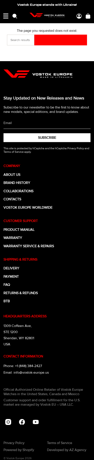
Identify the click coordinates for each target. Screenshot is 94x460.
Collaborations (18, 191)
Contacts (12, 199)
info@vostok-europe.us (31, 372)
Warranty (12, 238)
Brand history (16, 183)
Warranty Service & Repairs (28, 246)
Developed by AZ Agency (66, 450)
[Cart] (88, 16)
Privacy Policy (75, 148)
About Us (11, 174)
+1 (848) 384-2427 (28, 366)
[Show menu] (5, 16)
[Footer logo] (37, 73)
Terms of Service (13, 152)
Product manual (19, 229)
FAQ (6, 284)
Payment (11, 276)
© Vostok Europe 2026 (17, 458)
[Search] (60, 40)
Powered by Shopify (18, 450)
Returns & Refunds (20, 293)
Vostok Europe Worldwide (27, 207)
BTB (6, 301)
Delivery (11, 268)
